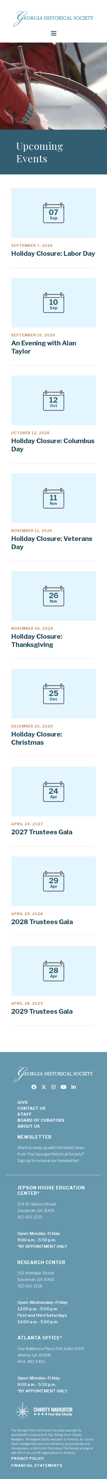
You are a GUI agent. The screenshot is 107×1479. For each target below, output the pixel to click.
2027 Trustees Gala (41, 832)
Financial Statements (36, 1465)
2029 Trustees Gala (42, 1011)
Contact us (31, 1108)
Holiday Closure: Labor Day (53, 253)
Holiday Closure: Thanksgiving (36, 640)
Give (22, 1102)
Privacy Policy (27, 1458)
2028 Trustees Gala (42, 922)
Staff (24, 1114)
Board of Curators (41, 1120)
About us (28, 1126)
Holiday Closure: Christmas (36, 738)
